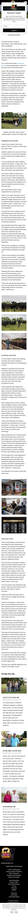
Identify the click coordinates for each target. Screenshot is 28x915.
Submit (14, 30)
